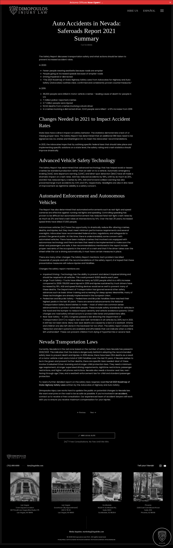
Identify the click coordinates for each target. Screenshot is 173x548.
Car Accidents (86, 45)
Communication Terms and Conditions (78, 539)
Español (149, 10)
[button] (162, 10)
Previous (82, 412)
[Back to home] (28, 10)
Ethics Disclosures (110, 539)
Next (92, 412)
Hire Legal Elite (88, 435)
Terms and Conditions (97, 539)
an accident (121, 393)
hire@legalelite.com (35, 465)
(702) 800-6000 (13, 465)
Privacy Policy (61, 539)
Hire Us (132, 10)
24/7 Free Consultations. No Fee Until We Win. (86, 441)
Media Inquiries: (86, 532)
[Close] (170, 2)
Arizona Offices (86, 2)
